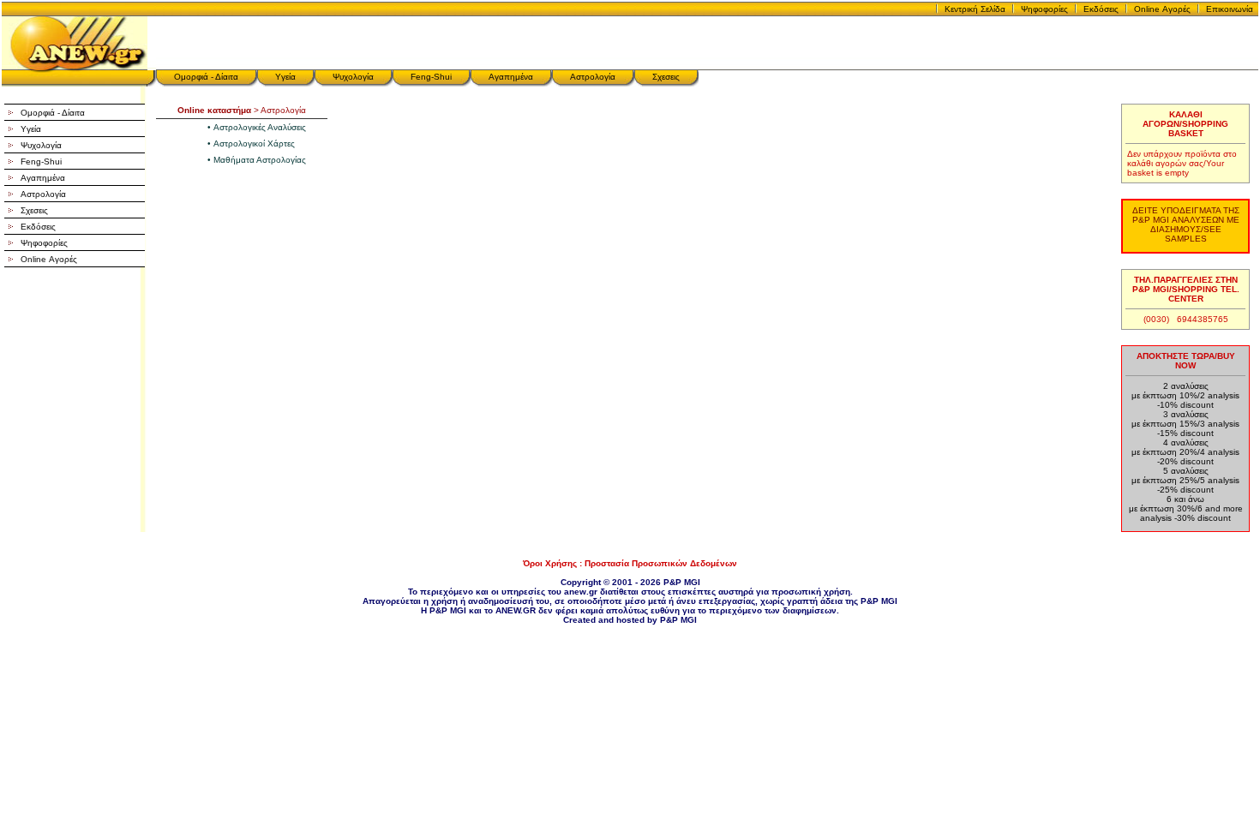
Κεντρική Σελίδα (975, 9)
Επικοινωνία (1229, 9)
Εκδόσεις (1101, 9)
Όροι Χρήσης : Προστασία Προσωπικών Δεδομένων (630, 563)
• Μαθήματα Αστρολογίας (256, 159)
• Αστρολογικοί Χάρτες (251, 143)
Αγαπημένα (511, 76)
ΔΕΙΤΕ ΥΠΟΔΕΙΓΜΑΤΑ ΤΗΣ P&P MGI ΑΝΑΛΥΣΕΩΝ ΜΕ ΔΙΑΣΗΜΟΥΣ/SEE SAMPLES (1185, 224)
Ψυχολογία (353, 76)
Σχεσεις (666, 76)
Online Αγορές (1162, 9)
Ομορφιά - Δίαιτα (206, 76)
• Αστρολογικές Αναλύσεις (256, 127)
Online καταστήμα (214, 110)
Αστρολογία (592, 76)
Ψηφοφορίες (1044, 9)
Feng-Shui (431, 76)
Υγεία (285, 76)
